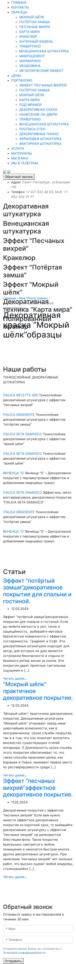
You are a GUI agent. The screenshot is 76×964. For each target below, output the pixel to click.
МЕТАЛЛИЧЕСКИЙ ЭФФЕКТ (41, 71)
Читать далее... (15, 678)
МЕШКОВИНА (30, 66)
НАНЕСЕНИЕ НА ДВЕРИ (38, 114)
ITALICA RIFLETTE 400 (20, 395)
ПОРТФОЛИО (21, 80)
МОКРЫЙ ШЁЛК (31, 17)
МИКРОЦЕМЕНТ (32, 56)
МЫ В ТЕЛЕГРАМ (24, 163)
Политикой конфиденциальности (24, 952)
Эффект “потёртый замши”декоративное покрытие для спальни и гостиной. (37, 591)
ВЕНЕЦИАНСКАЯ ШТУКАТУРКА (44, 51)
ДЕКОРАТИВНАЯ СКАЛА (38, 109)
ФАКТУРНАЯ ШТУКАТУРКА (40, 144)
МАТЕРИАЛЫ (21, 153)
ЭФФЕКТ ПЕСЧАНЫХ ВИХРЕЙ (42, 85)
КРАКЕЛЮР (28, 36)
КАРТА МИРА (29, 32)
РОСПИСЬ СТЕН (32, 129)
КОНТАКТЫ (20, 7)
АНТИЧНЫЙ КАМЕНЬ (36, 41)
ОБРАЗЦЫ (19, 12)
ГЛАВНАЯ (18, 2)
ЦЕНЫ (16, 75)
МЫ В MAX (19, 158)
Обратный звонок (19, 177)
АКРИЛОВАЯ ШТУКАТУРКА (40, 139)
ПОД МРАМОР (30, 105)
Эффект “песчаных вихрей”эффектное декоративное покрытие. (38, 787)
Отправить (13, 961)
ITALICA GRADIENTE (19, 415)
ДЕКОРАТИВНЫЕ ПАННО (39, 134)
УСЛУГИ (17, 148)
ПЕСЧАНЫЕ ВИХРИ (34, 27)
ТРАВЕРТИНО (30, 46)
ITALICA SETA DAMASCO (22, 434)
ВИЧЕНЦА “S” (13, 473)
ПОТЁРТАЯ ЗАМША (34, 22)
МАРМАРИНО (30, 61)
